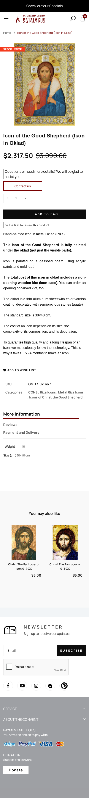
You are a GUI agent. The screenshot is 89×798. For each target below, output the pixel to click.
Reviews (10, 424)
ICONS (33, 392)
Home (7, 33)
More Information (21, 414)
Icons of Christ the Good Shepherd (56, 397)
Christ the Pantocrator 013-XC (24, 566)
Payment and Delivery (21, 432)
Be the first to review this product (27, 225)
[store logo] (30, 18)
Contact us (22, 186)
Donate (16, 769)
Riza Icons (49, 392)
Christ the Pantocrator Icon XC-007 (65, 566)
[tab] (41, 414)
